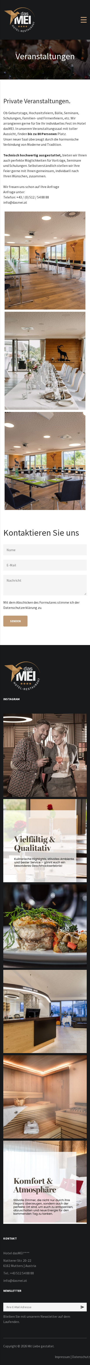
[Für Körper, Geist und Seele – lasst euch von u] (45, 1096)
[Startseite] (19, 19)
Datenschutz (81, 1357)
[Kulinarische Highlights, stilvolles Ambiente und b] (45, 840)
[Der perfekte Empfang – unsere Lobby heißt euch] (45, 1011)
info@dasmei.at (15, 202)
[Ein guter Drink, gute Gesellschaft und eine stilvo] (45, 755)
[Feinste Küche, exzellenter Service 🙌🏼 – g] (45, 926)
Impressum (62, 1357)
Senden (15, 621)
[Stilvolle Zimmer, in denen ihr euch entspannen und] (45, 1182)
